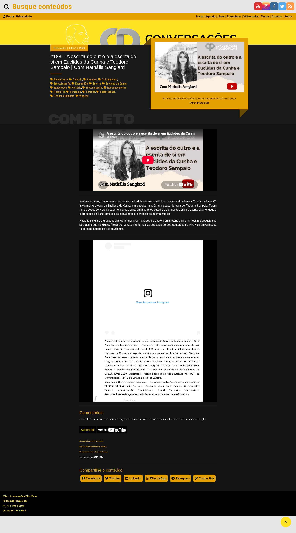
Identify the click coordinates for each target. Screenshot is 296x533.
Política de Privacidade (15, 501)
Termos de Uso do (86, 457)
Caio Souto (130, 400)
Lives (221, 16)
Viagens (84, 96)
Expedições (60, 87)
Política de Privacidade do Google (92, 446)
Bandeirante (61, 79)
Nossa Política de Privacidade (91, 441)
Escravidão (81, 83)
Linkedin (134, 478)
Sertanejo (75, 91)
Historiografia (94, 87)
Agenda (210, 16)
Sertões (90, 91)
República (59, 91)
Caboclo (77, 79)
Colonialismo (109, 79)
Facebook (92, 478)
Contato (277, 16)
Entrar (10, 16)
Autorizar (87, 430)
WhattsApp (157, 478)
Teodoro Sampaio (64, 96)
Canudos (92, 79)
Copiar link (206, 478)
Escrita (97, 83)
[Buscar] (7, 6)
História (76, 87)
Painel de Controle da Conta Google (93, 452)
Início (199, 16)
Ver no (103, 430)
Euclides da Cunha (116, 83)
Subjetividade (107, 91)
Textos (265, 16)
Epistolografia (62, 83)
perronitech (18, 510)
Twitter (114, 478)
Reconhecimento (117, 87)
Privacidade (24, 16)
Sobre (288, 16)
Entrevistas (234, 16)
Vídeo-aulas (251, 16)
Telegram (182, 478)
